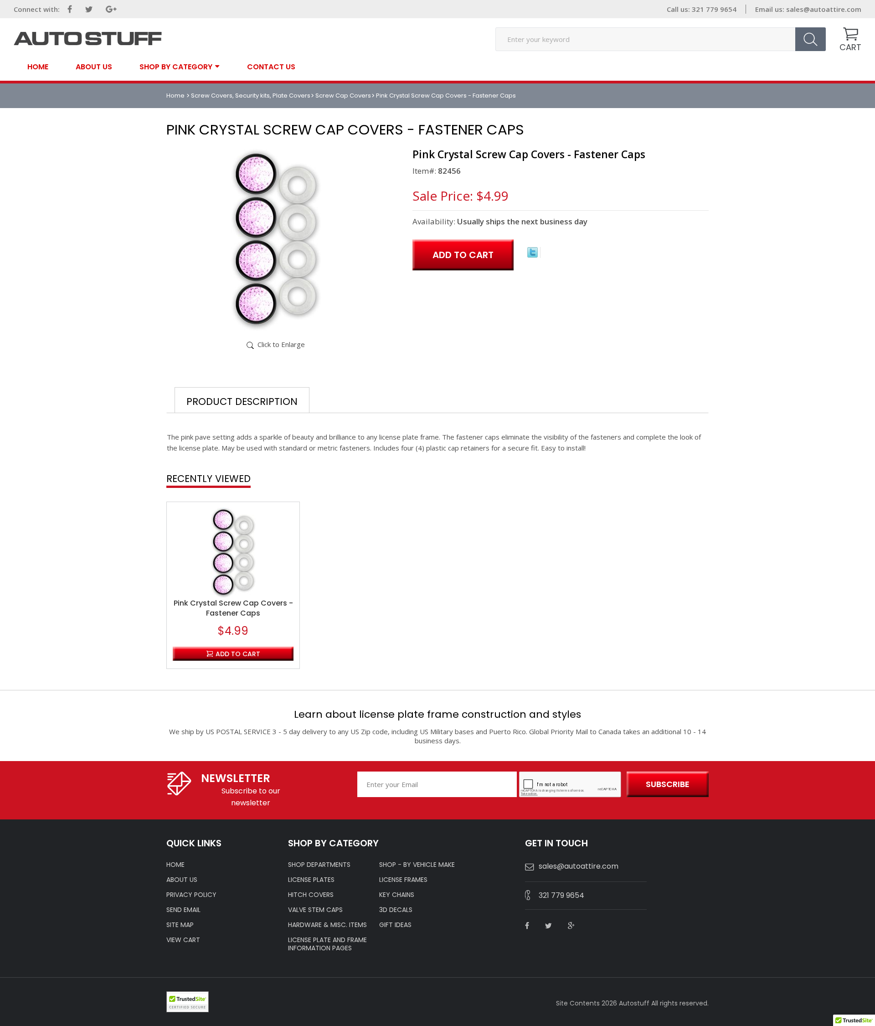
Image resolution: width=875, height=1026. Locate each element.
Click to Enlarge (281, 344)
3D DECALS (395, 910)
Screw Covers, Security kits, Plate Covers (250, 95)
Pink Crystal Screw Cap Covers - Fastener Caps (233, 608)
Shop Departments (319, 864)
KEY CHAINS (396, 895)
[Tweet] (532, 254)
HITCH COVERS (311, 895)
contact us (271, 67)
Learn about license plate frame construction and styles (437, 714)
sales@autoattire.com (823, 9)
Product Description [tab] (242, 401)
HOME (175, 864)
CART (850, 47)
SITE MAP (180, 925)
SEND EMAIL (183, 910)
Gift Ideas (395, 925)
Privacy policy (191, 895)
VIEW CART (183, 940)
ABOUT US (181, 880)
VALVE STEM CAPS (315, 910)
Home (37, 67)
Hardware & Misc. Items (327, 925)
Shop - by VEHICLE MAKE (417, 864)
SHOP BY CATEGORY (175, 66)
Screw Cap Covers (343, 95)
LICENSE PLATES (311, 880)
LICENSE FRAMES (403, 880)
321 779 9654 (561, 895)
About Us (94, 67)
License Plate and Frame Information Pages (327, 944)
